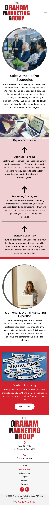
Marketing (24, 469)
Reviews (24, 480)
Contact (24, 484)
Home (24, 465)
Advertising (24, 473)
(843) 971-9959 (24, 458)
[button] (25, 407)
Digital (25, 476)
